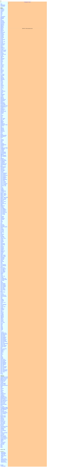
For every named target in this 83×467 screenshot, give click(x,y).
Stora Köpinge (3, 268)
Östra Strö (2, 365)
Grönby (1, 90)
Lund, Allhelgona (3, 173)
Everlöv (1, 65)
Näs (1, 215)
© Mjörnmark (3, 466)
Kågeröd (2, 154)
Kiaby (1, 141)
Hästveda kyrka (3, 401)
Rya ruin (2, 230)
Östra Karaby (2, 361)
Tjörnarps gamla (3, 296)
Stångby (2, 273)
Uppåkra (2, 315)
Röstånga (2, 236)
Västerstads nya (3, 332)
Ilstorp (1, 137)
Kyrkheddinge (3, 152)
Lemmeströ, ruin (3, 163)
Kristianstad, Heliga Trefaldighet (4, 148)
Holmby (2, 113)
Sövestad (2, 294)
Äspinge (2, 351)
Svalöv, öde (2, 276)
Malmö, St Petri (3, 198)
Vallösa (1, 318)
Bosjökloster (2, 43)
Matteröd (2, 200)
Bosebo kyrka (3, 384)
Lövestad (2, 192)
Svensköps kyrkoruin (2, 434)
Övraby (1, 373)
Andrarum (2, 10)
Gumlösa (2, 87)
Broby (1, 45)
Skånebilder (2, 6)
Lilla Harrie (2, 167)
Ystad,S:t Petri (3, 346)
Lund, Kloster (3, 178)
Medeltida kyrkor (4, 459)
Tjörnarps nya (3, 295)
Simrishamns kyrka (4, 426)
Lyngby (1, 187)
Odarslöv (2, 217)
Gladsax (1, 84)
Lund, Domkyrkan (3, 175)
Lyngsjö (1, 188)
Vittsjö (1, 327)
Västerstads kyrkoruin (2, 444)
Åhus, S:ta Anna (3, 348)
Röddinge (2, 234)
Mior (1, 3)
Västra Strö (2, 342)
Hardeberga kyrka (3, 397)
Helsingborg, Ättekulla (2, 109)
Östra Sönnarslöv (3, 366)
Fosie (1, 73)
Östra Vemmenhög (3, 369)
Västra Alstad (2, 335)
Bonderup (2, 34)
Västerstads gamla (3, 334)
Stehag (1, 260)
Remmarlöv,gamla (3, 226)
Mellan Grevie (3, 201)
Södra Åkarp (2, 288)
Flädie (1, 72)
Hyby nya (2, 119)
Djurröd (1, 59)
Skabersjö (2, 246)
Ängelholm (2, 349)
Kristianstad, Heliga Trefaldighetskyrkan (4, 408)
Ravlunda (2, 224)
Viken (1, 324)
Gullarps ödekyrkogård (3, 393)
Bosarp (1, 40)
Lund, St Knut (3, 182)
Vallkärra (2, 317)
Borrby (1, 38)
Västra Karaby (3, 338)
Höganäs (2, 127)
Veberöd (2, 321)
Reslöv (1, 227)
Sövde (1, 292)
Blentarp (2, 33)
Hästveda (2, 125)
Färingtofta (2, 79)
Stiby (1, 262)
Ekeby (1, 60)
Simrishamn (2, 243)
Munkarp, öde (3, 203)
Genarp (1, 82)
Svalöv (1, 275)
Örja (1, 355)
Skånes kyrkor (3, 455)
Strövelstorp (2, 271)
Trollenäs (2, 309)
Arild (1, 12)
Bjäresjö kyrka (3, 380)
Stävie (1, 274)
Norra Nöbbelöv (3, 209)
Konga (1, 146)
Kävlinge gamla (3, 160)
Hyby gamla (2, 118)
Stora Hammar (3, 264)
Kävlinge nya (2, 159)
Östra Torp (2, 368)
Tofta (1, 298)
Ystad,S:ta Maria (3, 345)
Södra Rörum (2, 284)
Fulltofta (2, 77)
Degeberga (2, 58)
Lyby (1, 186)
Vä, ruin (1, 331)
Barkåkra (2, 20)
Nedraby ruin (2, 421)
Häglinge (2, 121)
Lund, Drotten (3, 176)
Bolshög (2, 35)
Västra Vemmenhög (4, 343)
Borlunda (2, 37)
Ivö (1, 138)
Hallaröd (2, 97)
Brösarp (1, 49)
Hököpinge (2, 131)
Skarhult (2, 247)
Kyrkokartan (3, 460)
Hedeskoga (2, 102)
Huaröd (1, 115)
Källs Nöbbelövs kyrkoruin (3, 410)
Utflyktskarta (2, 4)
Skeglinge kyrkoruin (2, 429)
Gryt (1, 88)
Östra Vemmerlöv (3, 370)
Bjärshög (2, 30)
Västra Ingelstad (3, 337)
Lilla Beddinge (3, 166)
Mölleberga (2, 205)
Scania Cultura (3, 458)
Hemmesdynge (3, 111)
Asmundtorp (2, 16)
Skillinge (2, 251)
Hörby (1, 132)
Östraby (1, 358)
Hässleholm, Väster (3, 124)
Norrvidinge (2, 214)
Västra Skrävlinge (3, 341)
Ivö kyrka (2, 406)
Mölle (1, 204)
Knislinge (2, 143)
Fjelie (1, 69)
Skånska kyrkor (4, 461)
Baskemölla (2, 22)
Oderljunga (2, 218)
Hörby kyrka (2, 402)
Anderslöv (2, 9)
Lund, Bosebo (3, 174)
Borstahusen (2, 39)
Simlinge (2, 241)
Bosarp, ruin (2, 41)
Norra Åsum (2, 213)
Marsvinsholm (3, 199)
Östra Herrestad (3, 360)
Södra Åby (2, 287)
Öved (1, 372)
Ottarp (1, 221)
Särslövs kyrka (3, 435)
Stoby (1, 263)
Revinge (2, 228)
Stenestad (2, 261)
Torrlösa (1, 305)
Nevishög (2, 207)
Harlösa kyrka (3, 399)
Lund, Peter (2, 180)
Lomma (1, 172)
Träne (1, 310)
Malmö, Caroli (3, 193)
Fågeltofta (2, 78)
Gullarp (1, 92)
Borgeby (2, 36)
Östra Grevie (2, 359)
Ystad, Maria (2, 423)
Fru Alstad (2, 74)
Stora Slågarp (2, 270)
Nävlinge (2, 216)
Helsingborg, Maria (4, 105)
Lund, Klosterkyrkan (3, 415)
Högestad (2, 128)
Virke (1, 325)
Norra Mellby (2, 208)
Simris (1, 242)
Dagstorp (2, 56)
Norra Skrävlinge (3, 212)
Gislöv (1, 83)
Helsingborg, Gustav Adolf (2, 104)
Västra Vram (2, 344)
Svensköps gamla (3, 279)
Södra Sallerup (3, 285)
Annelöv (2, 11)
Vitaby (1, 326)
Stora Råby (2, 269)
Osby (1, 220)
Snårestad (2, 259)
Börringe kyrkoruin (4, 385)
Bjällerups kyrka (3, 379)
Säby (1, 281)
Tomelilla (2, 300)
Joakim (2, 456)
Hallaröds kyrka (3, 396)
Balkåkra (2, 18)
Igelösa (1, 134)
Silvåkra (1, 240)
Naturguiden (3, 452)
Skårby (1, 254)
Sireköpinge (2, 244)
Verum (1, 323)
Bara (1, 19)
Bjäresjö (1, 27)
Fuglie (1, 76)
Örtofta (1, 357)
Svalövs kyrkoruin (3, 432)
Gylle (1, 93)
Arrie (1, 14)
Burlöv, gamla (3, 51)
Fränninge (2, 75)
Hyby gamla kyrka (3, 400)
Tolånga (1, 299)
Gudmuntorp (2, 91)
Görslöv (1, 96)
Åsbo (2, 457)
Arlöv (1, 13)
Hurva (1, 116)
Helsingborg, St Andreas (3, 107)
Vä (0, 330)
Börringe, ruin (3, 54)
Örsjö (1, 356)
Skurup (1, 253)
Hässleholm (2, 123)
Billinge (1, 25)
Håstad (1, 120)
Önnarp (1, 353)
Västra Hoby (2, 336)
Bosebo (1, 42)
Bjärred (1, 29)
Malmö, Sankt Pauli (4, 197)
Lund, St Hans (3, 181)
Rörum (1, 235)
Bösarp (1, 55)
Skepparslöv (2, 250)
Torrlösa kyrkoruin (3, 437)
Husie (1, 117)
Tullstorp (2, 311)
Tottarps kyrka (3, 438)
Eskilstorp (2, 64)
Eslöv (1, 63)
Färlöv (1, 80)
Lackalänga (2, 161)
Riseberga (2, 229)
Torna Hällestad (3, 304)
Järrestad (2, 140)
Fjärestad (2, 70)
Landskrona (2, 162)
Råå (1, 233)
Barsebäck (2, 21)
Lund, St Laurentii (3, 183)
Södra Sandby (3, 286)
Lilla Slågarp (2, 169)
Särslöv (1, 282)
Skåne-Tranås (2, 255)
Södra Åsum (2, 291)
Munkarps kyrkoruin (2, 419)
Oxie (1, 222)
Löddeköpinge (3, 190)
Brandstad (2, 44)
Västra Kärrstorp (3, 339)
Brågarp (1, 46)
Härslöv (1, 122)
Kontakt (1, 464)
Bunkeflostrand (3, 50)
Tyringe (1, 312)
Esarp (1, 62)
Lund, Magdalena (3, 179)
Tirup (1, 297)
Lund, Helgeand (3, 177)
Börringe (2, 53)
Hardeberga (2, 100)
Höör (1, 133)
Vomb (1, 329)
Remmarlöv (2, 225)
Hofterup (2, 112)
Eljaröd (1, 61)
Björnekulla (2, 32)
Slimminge (2, 257)
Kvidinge (2, 149)
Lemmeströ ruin (3, 411)
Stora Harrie (2, 267)
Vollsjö (1, 328)
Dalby (1, 57)
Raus (1, 223)
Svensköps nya (3, 278)
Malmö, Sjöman (3, 194)
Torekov (2, 301)
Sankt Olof (2, 237)
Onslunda (2, 219)
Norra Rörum (2, 210)
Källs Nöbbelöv (3, 155)
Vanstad (1, 320)
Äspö (1, 352)
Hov (1, 114)
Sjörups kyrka (3, 427)
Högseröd (2, 129)
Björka (1, 31)
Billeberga (2, 24)
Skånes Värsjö (3, 256)
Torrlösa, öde (2, 306)
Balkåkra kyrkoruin (4, 377)
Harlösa (1, 101)
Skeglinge (2, 248)
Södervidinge (2, 283)
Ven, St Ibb (2, 322)
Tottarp (1, 307)
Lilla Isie (2, 168)
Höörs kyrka (2, 403)
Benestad (2, 23)
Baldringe (2, 17)
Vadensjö (2, 316)
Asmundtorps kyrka (4, 376)
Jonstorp (2, 139)
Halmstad (2, 98)
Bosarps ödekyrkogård (3, 383)
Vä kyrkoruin (2, 442)
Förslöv (1, 81)
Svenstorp (2, 280)
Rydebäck (2, 231)
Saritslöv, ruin (3, 238)
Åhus (1, 347)
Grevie (1, 86)
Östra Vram (2, 371)
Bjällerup (2, 26)
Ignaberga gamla (3, 135)
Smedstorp (2, 258)
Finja (1, 67)
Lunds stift (3, 454)
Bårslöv (1, 52)
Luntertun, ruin (3, 185)
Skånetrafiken (3, 453)
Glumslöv (2, 85)
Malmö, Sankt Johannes (3, 196)
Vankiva (1, 319)
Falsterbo (2, 66)
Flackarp (2, 71)
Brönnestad (2, 47)
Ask (1, 15)
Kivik (1, 142)
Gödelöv (2, 95)
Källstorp (2, 158)
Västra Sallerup (3, 340)
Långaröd (2, 189)
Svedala (1, 277)
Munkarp (2, 202)
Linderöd (2, 171)
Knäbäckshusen (3, 144)
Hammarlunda (3, 99)
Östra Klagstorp (3, 362)
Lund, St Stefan (3, 184)
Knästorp (2, 145)
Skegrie (1, 249)
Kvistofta (2, 151)
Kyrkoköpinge (3, 153)
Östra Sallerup (3, 364)
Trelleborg (2, 308)
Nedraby (2, 206)
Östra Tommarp (3, 367)
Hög (1, 126)
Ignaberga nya (3, 136)
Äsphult (1, 350)
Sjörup (1, 245)
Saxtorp (1, 239)
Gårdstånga (2, 94)
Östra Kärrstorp (3, 363)
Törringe (2, 314)
